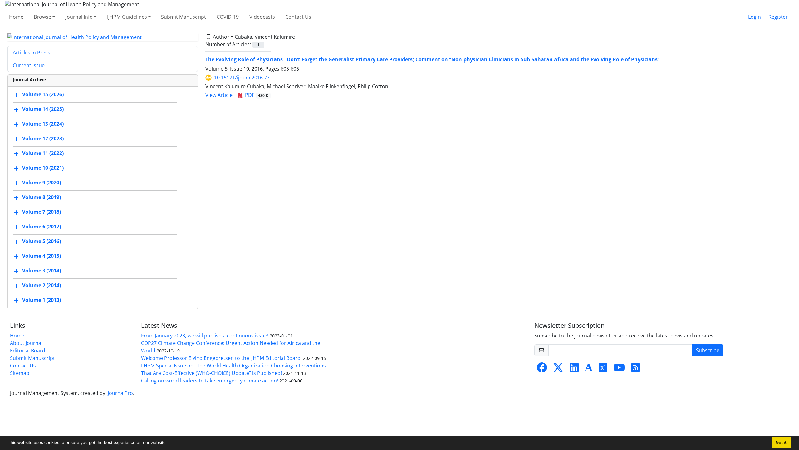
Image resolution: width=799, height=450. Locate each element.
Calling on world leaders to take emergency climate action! (209, 380)
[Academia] (588, 369)
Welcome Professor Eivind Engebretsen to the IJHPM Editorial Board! (221, 358)
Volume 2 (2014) (41, 285)
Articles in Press (31, 52)
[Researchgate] (603, 369)
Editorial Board (27, 350)
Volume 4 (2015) (41, 256)
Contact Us (298, 16)
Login (754, 16)
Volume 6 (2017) (41, 226)
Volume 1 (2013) (41, 300)
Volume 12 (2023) (43, 138)
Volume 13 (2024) (43, 124)
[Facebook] (541, 369)
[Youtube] (619, 369)
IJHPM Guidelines (127, 16)
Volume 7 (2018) (41, 212)
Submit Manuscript (183, 16)
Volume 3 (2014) (41, 271)
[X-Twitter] (558, 369)
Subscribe (707, 350)
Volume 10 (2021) (43, 168)
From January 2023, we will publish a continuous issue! (204, 335)
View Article (219, 95)
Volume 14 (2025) (43, 109)
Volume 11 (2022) (43, 153)
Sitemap (19, 373)
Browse (42, 16)
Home (16, 16)
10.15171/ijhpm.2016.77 (242, 77)
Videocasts (262, 16)
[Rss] (635, 369)
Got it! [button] (781, 442)
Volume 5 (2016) (41, 241)
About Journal (26, 343)
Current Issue (29, 65)
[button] (169, 443)
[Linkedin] (574, 369)
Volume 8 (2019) (41, 197)
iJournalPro (119, 393)
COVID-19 (228, 16)
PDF (256, 95)
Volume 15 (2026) (43, 94)
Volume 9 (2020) (41, 182)
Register (778, 16)
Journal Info (79, 16)
